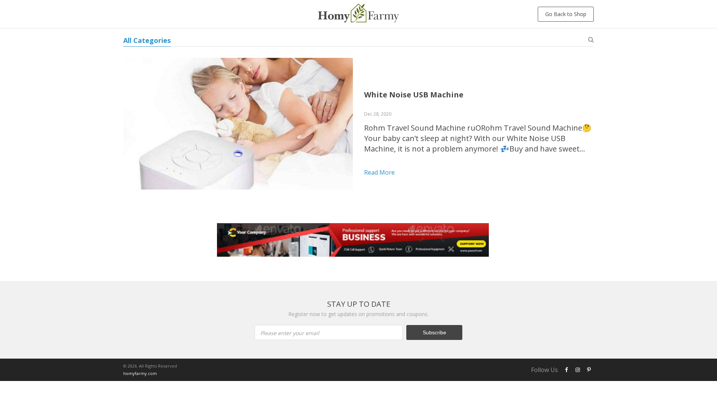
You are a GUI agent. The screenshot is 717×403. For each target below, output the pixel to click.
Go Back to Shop (565, 14)
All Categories (147, 40)
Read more (379, 172)
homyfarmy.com (140, 373)
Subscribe (434, 332)
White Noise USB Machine (413, 95)
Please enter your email (289, 333)
